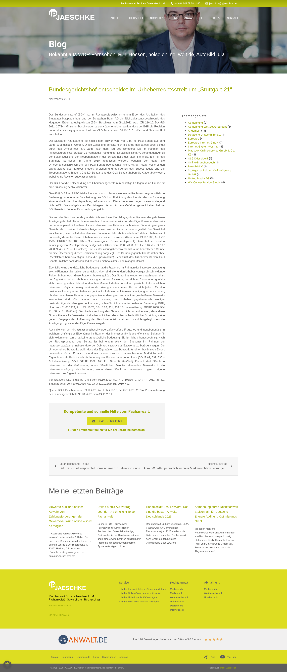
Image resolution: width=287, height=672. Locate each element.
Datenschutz (83, 657)
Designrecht (176, 605)
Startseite (115, 18)
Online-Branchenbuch (201, 162)
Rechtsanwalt (184, 18)
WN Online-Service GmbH (204, 182)
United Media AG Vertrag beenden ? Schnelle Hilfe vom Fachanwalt (117, 511)
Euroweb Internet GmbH (203, 142)
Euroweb (193, 138)
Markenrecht (176, 589)
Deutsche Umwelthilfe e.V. (204, 134)
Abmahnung (195, 122)
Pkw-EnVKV (195, 166)
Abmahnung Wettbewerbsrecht (207, 126)
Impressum (68, 657)
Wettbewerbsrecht (179, 597)
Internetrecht (177, 609)
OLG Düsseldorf (198, 158)
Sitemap (123, 657)
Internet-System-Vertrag (203, 146)
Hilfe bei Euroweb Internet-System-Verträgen (142, 589)
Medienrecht (176, 593)
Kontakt (232, 18)
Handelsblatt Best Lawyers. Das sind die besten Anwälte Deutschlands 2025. (167, 511)
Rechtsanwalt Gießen (60, 605)
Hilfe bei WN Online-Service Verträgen (139, 601)
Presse (216, 18)
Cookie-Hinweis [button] (59, 615)
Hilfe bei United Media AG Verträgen (138, 597)
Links (96, 657)
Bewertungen (109, 657)
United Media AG (198, 178)
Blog (202, 18)
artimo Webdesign (228, 668)
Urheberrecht (177, 601)
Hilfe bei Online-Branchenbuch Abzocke (139, 593)
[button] (7, 664)
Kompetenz (157, 18)
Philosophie (136, 18)
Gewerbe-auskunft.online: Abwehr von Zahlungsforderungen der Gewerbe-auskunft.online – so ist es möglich (70, 516)
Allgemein (194, 130)
